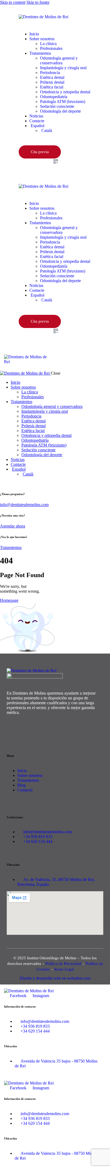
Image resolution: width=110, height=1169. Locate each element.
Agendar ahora (12, 526)
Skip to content (12, 2)
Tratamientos (11, 547)
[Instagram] (28, 726)
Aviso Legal (64, 969)
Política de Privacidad (63, 963)
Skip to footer (37, 2)
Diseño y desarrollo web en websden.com (55, 978)
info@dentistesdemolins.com (24, 504)
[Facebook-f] (13, 726)
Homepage (9, 600)
